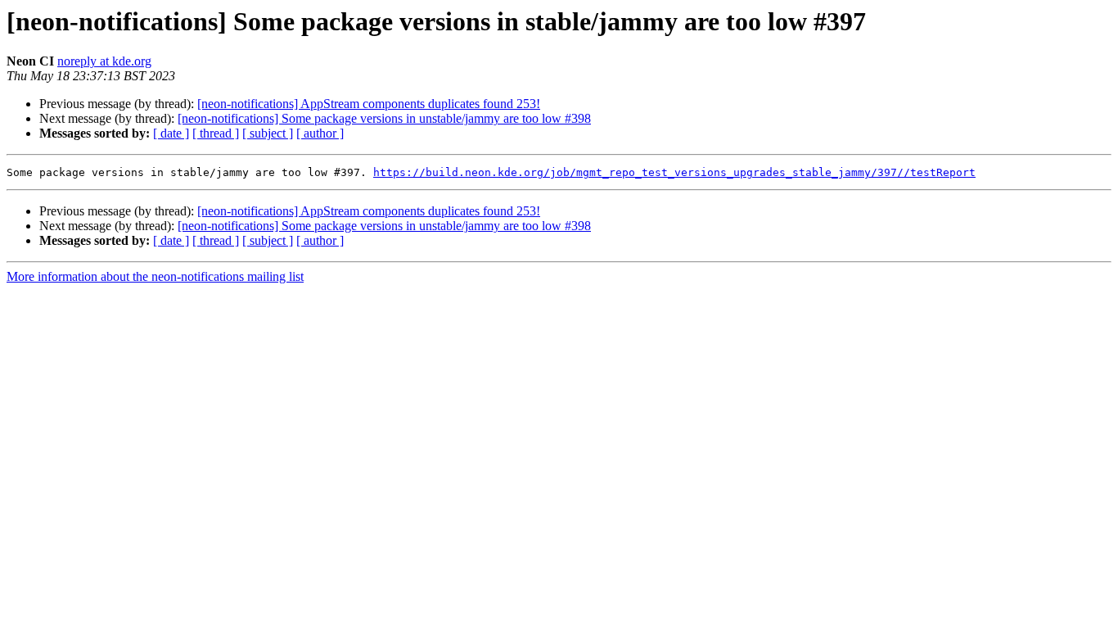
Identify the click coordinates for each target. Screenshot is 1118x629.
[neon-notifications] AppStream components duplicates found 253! (368, 104)
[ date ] (171, 133)
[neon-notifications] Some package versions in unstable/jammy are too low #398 (384, 118)
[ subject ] (267, 133)
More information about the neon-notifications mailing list (155, 276)
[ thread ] (215, 133)
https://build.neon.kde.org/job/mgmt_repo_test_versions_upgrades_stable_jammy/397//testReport (674, 172)
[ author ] (320, 133)
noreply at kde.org (104, 61)
